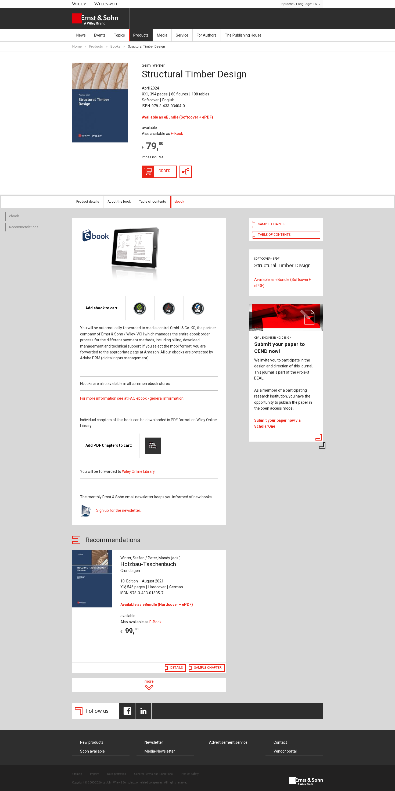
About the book (119, 201)
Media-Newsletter (160, 751)
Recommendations (23, 227)
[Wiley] (79, 4)
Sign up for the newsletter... (119, 510)
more (149, 681)
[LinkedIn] (143, 711)
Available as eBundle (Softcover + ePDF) (177, 117)
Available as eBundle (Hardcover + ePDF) (156, 604)
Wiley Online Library (138, 471)
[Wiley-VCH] (105, 4)
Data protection (116, 774)
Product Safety (190, 774)
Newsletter (154, 742)
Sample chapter (208, 668)
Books (115, 46)
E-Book (177, 133)
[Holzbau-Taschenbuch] (93, 578)
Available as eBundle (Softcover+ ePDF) (282, 282)
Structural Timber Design (146, 46)
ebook (179, 201)
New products (91, 742)
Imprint (94, 774)
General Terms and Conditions (153, 774)
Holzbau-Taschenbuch (148, 567)
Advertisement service (228, 742)
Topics (119, 35)
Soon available (92, 751)
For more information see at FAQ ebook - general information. (132, 398)
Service (182, 35)
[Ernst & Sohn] (100, 19)
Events (100, 35)
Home (77, 46)
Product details (87, 201)
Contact (280, 742)
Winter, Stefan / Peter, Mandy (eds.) (150, 558)
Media (162, 35)
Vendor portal (285, 751)
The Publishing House (243, 35)
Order (165, 171)
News (81, 35)
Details (176, 668)
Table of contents (152, 201)
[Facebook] (127, 711)
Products (141, 35)
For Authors (207, 35)
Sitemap (77, 774)
